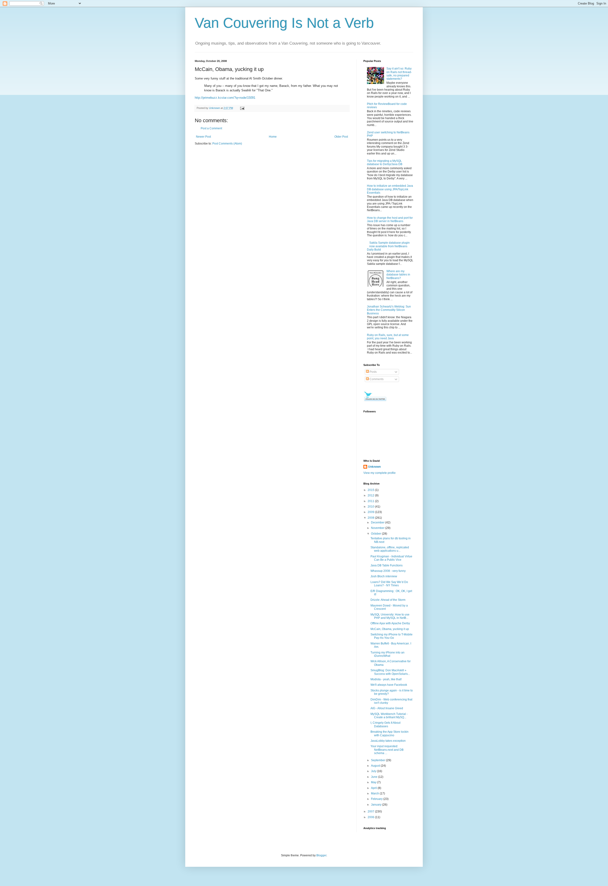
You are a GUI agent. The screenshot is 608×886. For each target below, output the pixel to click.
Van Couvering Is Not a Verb (284, 23)
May (374, 782)
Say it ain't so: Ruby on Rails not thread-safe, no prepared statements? (399, 73)
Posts (373, 371)
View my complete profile (379, 473)
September (378, 760)
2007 (371, 811)
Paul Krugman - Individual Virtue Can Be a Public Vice (391, 558)
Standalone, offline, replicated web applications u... (389, 549)
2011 (371, 501)
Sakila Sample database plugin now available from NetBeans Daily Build (388, 246)
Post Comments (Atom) (227, 143)
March (375, 793)
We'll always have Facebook (388, 684)
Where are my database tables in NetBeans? (398, 275)
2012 (371, 495)
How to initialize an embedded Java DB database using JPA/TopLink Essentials (390, 189)
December (378, 522)
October (376, 533)
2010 (371, 506)
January (376, 804)
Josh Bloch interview (383, 576)
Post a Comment (211, 128)
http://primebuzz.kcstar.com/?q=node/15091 (225, 97)
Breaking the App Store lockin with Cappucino (389, 733)
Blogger (321, 855)
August (376, 765)
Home (273, 136)
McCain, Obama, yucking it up (389, 629)
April (374, 788)
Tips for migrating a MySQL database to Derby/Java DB (384, 162)
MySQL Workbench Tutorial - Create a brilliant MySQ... (389, 715)
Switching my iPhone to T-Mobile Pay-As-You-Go (391, 636)
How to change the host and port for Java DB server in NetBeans (390, 219)
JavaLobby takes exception (388, 740)
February (377, 799)
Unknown (374, 466)
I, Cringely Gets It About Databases (385, 724)
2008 (371, 517)
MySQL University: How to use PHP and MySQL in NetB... (389, 616)
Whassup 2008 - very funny (388, 571)
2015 (371, 490)
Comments (376, 379)
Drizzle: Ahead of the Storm (387, 600)
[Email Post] (242, 108)
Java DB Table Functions (386, 565)
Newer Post (203, 136)
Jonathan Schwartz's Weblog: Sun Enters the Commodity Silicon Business (389, 310)
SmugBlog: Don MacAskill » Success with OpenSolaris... (390, 672)
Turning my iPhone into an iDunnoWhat (387, 654)
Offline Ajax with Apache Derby (390, 623)
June (374, 777)
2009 (371, 512)
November (378, 528)
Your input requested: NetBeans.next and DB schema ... (387, 750)
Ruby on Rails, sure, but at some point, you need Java (388, 336)
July (374, 771)
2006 (371, 817)
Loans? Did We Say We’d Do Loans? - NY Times (389, 583)
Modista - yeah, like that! (386, 679)
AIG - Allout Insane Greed (386, 708)
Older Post (341, 136)
